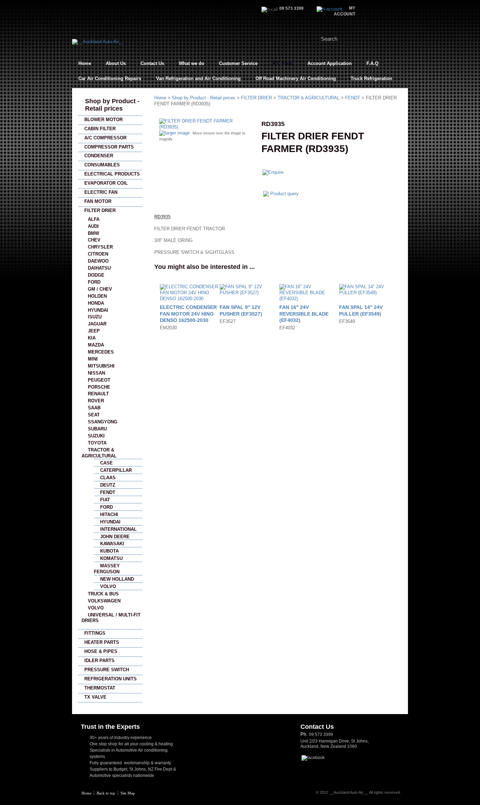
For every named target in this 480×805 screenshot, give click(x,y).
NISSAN (96, 373)
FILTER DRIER (100, 210)
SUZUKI (96, 435)
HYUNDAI (98, 310)
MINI (93, 359)
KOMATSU (111, 558)
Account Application (329, 63)
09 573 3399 (321, 734)
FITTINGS (94, 633)
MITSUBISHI (101, 366)
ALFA (93, 219)
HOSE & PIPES (100, 651)
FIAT (105, 499)
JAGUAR (97, 323)
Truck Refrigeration (371, 78)
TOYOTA (97, 443)
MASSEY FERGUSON (107, 568)
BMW (93, 233)
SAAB (94, 407)
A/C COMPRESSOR (105, 137)
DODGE (96, 275)
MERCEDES (101, 352)
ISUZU (95, 316)
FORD (94, 282)
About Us (116, 63)
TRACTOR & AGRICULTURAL (308, 97)
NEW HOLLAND (117, 579)
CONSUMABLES (102, 164)
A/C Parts (282, 63)
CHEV (94, 240)
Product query (284, 193)
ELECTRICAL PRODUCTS (112, 174)
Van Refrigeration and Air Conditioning (198, 78)
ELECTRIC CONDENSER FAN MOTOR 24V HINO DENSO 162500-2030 (188, 313)
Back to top (106, 793)
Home (84, 63)
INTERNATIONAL (118, 529)
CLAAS (108, 477)
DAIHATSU (99, 268)
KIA (92, 338)
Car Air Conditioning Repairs (109, 78)
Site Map (128, 793)
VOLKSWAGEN (104, 600)
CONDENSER (98, 155)
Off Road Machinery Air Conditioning (295, 78)
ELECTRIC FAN (100, 192)
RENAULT (98, 393)
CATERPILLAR (116, 470)
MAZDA (96, 345)
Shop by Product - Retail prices (112, 105)
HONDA (96, 303)
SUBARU (97, 428)
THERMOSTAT (99, 688)
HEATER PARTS (101, 642)
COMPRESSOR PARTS (109, 147)
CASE (106, 463)
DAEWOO (98, 261)
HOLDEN (97, 296)
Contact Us (152, 63)
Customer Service (238, 63)
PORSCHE (99, 387)
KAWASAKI (112, 543)
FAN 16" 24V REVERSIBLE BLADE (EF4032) (304, 313)
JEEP (94, 331)
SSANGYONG (102, 421)
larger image (177, 133)
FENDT (107, 492)
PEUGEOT (99, 380)
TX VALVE (95, 697)
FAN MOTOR (97, 201)
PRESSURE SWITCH (106, 669)
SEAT (94, 414)
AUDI (93, 226)
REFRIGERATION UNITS (110, 678)
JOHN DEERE (115, 536)
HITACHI (109, 514)
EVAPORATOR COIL (106, 183)
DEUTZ (107, 485)
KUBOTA (109, 551)
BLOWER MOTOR (103, 119)
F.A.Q (372, 63)
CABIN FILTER (100, 128)
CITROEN (98, 254)
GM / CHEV (100, 289)
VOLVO (108, 586)
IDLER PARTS (99, 660)
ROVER (96, 400)
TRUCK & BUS (103, 593)
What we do (191, 63)
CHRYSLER (100, 247)
